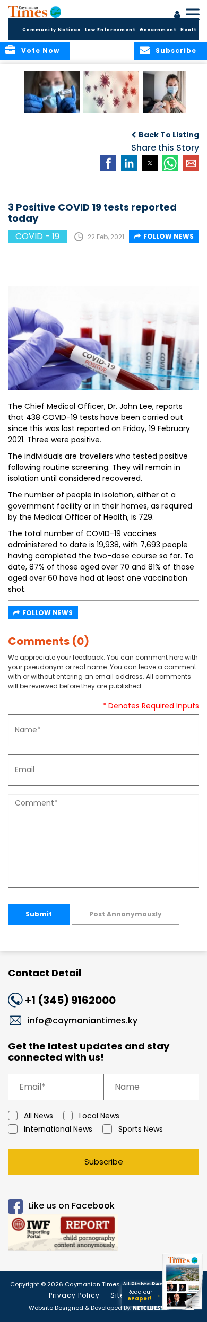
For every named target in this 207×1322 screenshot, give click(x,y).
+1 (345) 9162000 (70, 1000)
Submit (38, 913)
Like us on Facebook (71, 1206)
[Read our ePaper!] (183, 1310)
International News (58, 1129)
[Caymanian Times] (34, 11)
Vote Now (40, 50)
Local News (99, 1115)
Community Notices (51, 30)
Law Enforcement (110, 30)
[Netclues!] (147, 1307)
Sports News (140, 1129)
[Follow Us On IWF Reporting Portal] (103, 1234)
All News (38, 1115)
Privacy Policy (74, 1295)
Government (158, 30)
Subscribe (103, 1161)
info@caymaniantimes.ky (82, 1020)
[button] (52, 92)
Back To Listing (169, 134)
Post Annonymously (125, 913)
